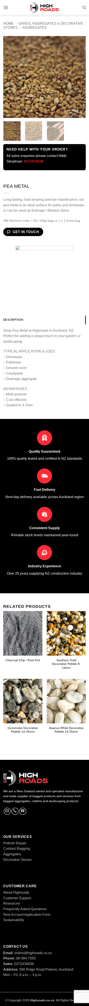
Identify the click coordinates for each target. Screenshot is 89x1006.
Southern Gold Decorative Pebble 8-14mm (66, 664)
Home (8, 23)
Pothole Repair (14, 843)
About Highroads (16, 892)
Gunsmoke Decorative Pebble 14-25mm (23, 729)
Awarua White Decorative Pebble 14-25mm (66, 729)
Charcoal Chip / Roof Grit (23, 660)
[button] (5, 7)
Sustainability (13, 920)
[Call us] (15, 811)
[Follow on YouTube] (22, 811)
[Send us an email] (7, 811)
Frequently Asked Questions (24, 909)
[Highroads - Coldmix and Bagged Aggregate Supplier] (44, 7)
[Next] (79, 77)
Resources (11, 903)
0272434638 (18, 964)
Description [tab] (13, 319)
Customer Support (17, 898)
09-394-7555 (19, 958)
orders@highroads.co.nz (27, 953)
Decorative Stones (17, 859)
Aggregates (34, 27)
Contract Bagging (16, 848)
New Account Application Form (26, 914)
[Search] (84, 7)
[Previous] (10, 77)
